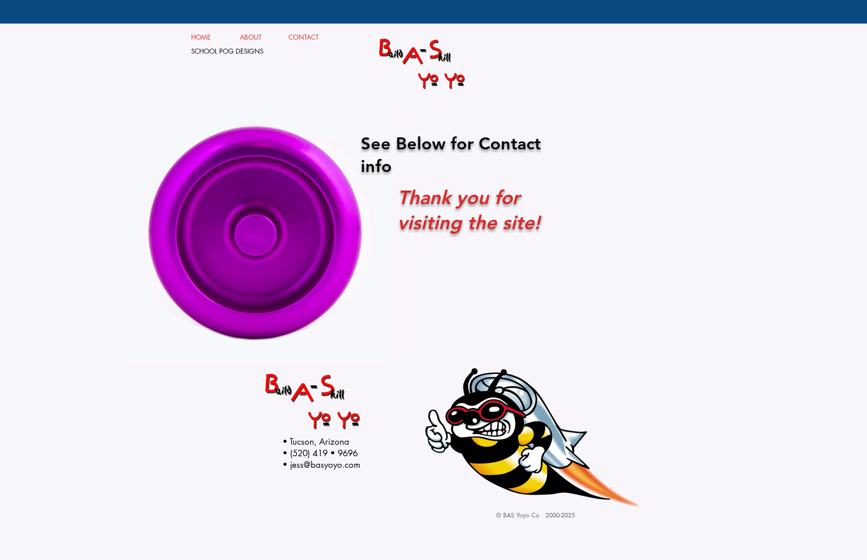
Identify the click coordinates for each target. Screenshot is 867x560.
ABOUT (254, 37)
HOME (201, 37)
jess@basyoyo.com (325, 464)
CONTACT (303, 37)
